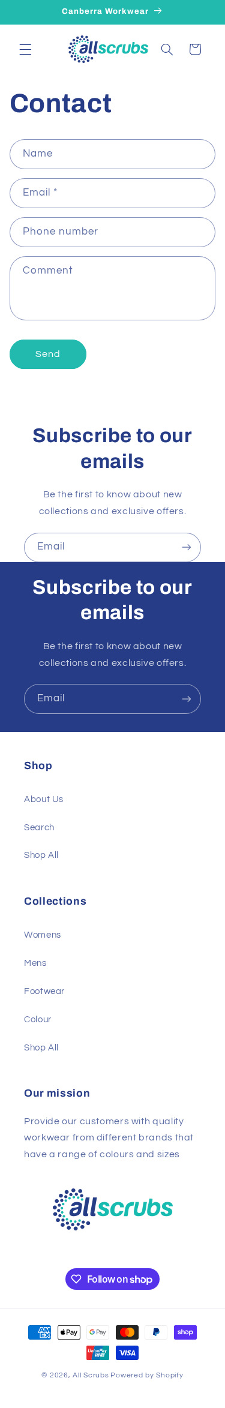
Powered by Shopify (146, 1375)
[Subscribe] (186, 547)
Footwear (44, 991)
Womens (42, 934)
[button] (25, 49)
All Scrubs (91, 1375)
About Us (44, 799)
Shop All (41, 855)
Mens (35, 963)
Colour (38, 1019)
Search (39, 827)
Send (48, 354)
